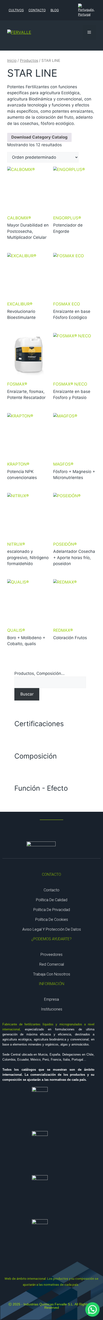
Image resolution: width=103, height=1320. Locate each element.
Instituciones (51, 1009)
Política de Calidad (51, 900)
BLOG (55, 10)
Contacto (51, 890)
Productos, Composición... (39, 673)
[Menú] (89, 32)
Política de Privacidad (51, 909)
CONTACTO (37, 10)
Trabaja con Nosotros (51, 974)
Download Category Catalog (39, 137)
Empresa (51, 999)
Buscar (27, 694)
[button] (92, 1309)
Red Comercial (51, 964)
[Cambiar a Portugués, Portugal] (86, 10)
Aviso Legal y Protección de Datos (51, 929)
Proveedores (51, 954)
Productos (29, 60)
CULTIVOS (16, 10)
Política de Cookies (51, 919)
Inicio (12, 60)
